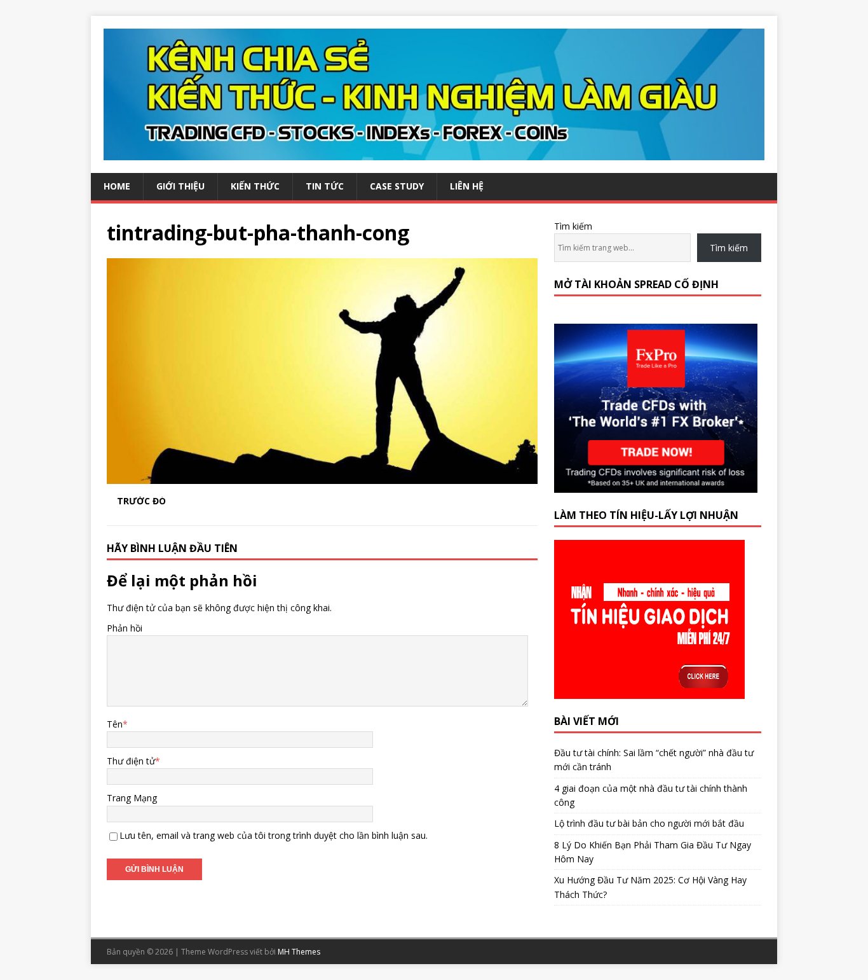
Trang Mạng (132, 798)
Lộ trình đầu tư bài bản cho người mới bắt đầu (649, 823)
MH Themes (299, 951)
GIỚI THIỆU (180, 186)
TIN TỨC (325, 186)
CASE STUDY (397, 186)
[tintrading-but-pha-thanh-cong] (322, 476)
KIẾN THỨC (255, 186)
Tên (115, 724)
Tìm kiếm (573, 226)
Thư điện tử (131, 761)
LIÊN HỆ (467, 186)
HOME (117, 186)
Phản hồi (124, 628)
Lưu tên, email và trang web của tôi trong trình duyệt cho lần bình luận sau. (273, 835)
